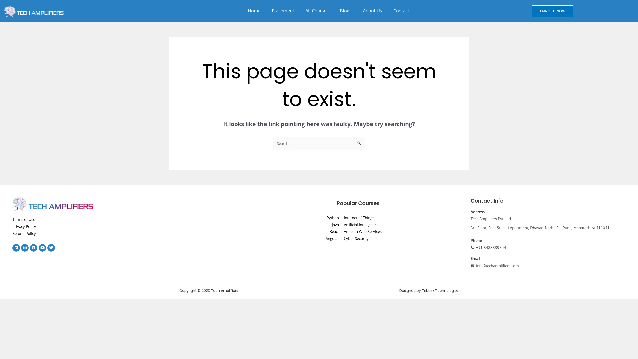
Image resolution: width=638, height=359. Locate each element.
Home (254, 11)
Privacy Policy (24, 226)
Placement (283, 11)
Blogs (346, 11)
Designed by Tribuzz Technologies (429, 290)
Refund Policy (24, 233)
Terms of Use (23, 219)
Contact (401, 11)
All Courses (317, 11)
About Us (372, 11)
